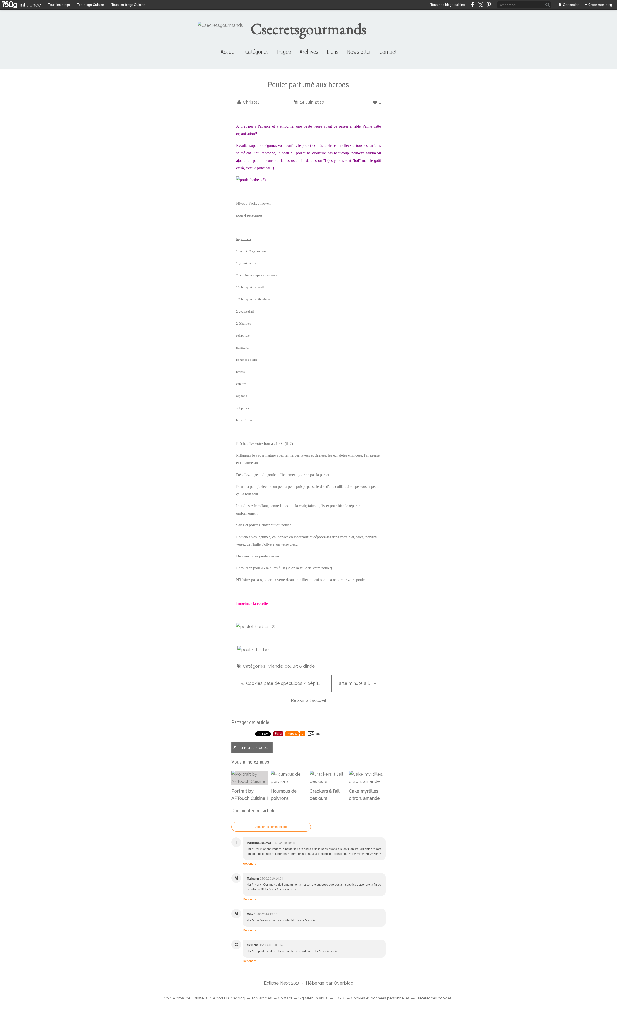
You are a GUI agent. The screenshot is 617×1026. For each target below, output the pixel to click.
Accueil (229, 51)
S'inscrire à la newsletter (252, 748)
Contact (387, 51)
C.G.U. (340, 998)
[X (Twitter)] (481, 4)
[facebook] (473, 4)
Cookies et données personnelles (380, 998)
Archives (308, 51)
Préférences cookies (434, 998)
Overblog (343, 982)
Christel (198, 998)
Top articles (261, 998)
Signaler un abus (313, 998)
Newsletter (359, 51)
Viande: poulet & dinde (291, 666)
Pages (284, 51)
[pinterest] (489, 4)
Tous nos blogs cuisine (447, 5)
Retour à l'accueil (308, 700)
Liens (333, 51)
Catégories (257, 51)
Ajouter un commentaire (271, 827)
